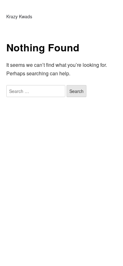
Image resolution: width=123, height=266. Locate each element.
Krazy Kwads (19, 16)
